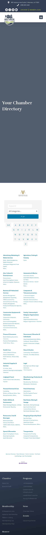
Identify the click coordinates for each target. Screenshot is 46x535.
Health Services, (7, 356)
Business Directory (10, 454)
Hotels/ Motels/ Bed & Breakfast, (11, 379)
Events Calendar (30, 454)
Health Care (7, 350)
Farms (25, 260)
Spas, (19, 393)
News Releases (20, 454)
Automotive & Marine (30, 273)
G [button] (13, 230)
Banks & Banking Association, (10, 337)
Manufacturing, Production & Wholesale (33, 378)
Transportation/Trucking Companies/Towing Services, (31, 435)
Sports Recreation (7, 438)
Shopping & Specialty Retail (32, 416)
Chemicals (5, 372)
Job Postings (18, 456)
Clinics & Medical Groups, (9, 352)
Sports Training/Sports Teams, (11, 434)
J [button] (25, 230)
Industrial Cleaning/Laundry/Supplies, (12, 370)
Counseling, (6, 391)
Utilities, (19, 405)
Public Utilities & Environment (8, 401)
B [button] (19, 225)
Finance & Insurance (9, 334)
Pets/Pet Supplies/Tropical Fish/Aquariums (30, 394)
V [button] (23, 239)
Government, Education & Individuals (32, 335)
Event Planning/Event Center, (10, 280)
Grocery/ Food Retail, (8, 422)
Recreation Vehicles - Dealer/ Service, (31, 283)
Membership (8, 506)
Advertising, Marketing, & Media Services (11, 256)
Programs (27, 478)
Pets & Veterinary (29, 389)
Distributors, (35, 382)
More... (5, 268)
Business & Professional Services (10, 292)
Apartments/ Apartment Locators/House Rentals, (30, 408)
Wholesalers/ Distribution (30, 384)
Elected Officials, (34, 341)
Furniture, (26, 354)
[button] (41, 17)
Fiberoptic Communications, (31, 299)
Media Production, (8, 262)
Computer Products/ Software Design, (33, 301)
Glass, (10, 368)
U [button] (19, 239)
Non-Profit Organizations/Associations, (31, 318)
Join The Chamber (27, 456)
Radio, (4, 260)
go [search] (24, 216)
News (25, 506)
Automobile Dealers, (29, 275)
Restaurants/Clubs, (8, 420)
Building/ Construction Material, (11, 323)
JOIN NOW (23, 10)
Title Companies (28, 370)
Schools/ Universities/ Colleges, (31, 343)
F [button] (35, 225)
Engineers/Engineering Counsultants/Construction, (10, 326)
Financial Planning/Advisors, (10, 341)
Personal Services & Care (11, 389)
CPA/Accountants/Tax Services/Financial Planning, (10, 300)
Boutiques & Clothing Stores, (31, 420)
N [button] (15, 234)
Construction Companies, (9, 317)
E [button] (31, 225)
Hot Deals (37, 454)
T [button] (15, 239)
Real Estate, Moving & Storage (30, 401)
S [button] (36, 234)
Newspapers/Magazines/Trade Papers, (11, 265)
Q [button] (28, 234)
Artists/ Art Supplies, (8, 282)
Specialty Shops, (28, 418)
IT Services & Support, (29, 295)
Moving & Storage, (34, 405)
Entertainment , (7, 278)
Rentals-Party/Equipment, (30, 424)
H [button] (18, 230)
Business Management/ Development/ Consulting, (9, 296)
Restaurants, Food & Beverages (9, 417)
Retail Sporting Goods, (8, 436)
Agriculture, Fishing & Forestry (30, 256)
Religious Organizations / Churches (32, 321)
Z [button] (25, 244)
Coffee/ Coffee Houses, (9, 424)
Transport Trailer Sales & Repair (32, 438)
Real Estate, (27, 405)
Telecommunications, (29, 297)
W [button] (28, 239)
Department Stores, (28, 422)
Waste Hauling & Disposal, (10, 405)
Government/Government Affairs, (32, 339)
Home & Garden (29, 350)
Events (26, 516)
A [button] (15, 225)
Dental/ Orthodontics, (8, 354)
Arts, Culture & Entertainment (8, 274)
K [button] (29, 230)
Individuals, (26, 341)
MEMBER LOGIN (35, 10)
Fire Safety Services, (34, 354)
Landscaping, (27, 352)
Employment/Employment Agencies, (12, 305)
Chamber (6, 478)
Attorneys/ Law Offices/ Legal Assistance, (31, 367)
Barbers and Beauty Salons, (10, 393)
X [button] (32, 239)
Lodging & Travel (8, 377)
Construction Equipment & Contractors (11, 313)
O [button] (19, 234)
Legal (25, 363)
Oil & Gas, (5, 368)
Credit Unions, (6, 343)
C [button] (23, 225)
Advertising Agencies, (12, 260)
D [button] (27, 225)
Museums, (16, 282)
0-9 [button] (8, 225)
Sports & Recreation (9, 431)
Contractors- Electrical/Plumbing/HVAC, (9, 320)
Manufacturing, (27, 382)
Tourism (5, 381)
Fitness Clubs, (15, 356)
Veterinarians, (27, 391)
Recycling (13, 407)
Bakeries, (17, 424)
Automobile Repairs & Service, (31, 277)
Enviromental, (6, 407)
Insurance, (5, 339)
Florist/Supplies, (35, 352)
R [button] (32, 234)
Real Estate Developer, (29, 411)
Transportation (28, 431)
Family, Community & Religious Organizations (31, 313)
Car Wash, (26, 279)
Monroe (5, 531)
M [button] (37, 230)
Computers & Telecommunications (30, 292)
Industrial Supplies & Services (10, 364)
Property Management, (9, 303)
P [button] (23, 234)
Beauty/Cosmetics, (8, 395)
